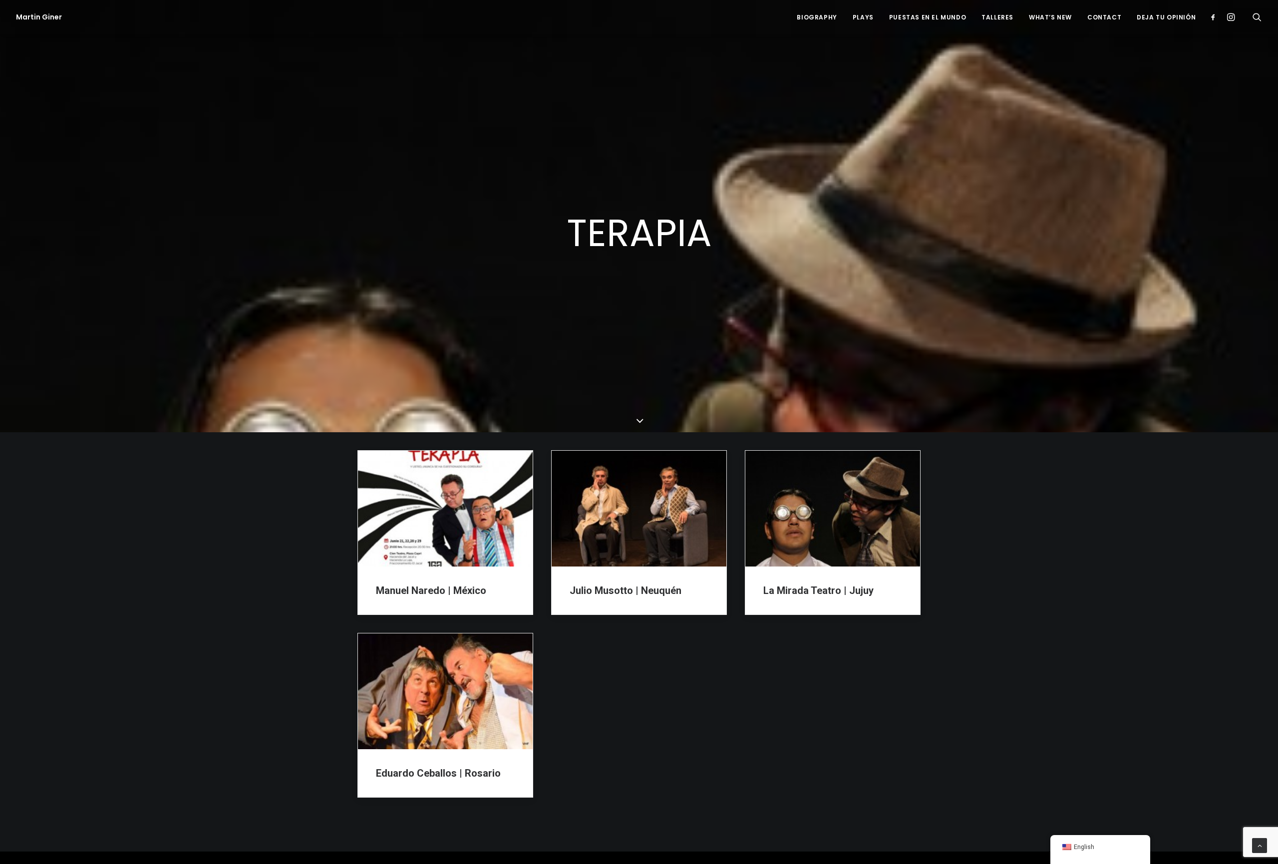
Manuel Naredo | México (431, 590)
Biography (817, 17)
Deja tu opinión (1166, 17)
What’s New (1050, 17)
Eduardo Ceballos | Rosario (438, 773)
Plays (863, 17)
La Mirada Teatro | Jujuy (818, 590)
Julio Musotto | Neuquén (625, 590)
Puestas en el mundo (927, 17)
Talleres (997, 17)
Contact (1104, 17)
